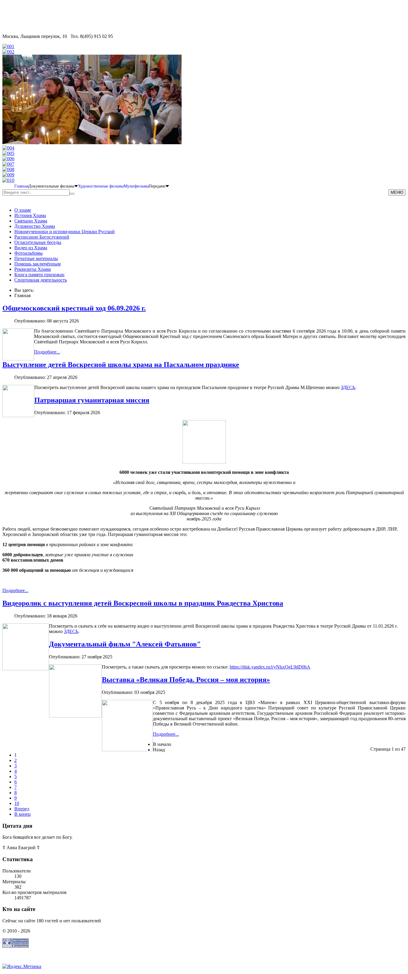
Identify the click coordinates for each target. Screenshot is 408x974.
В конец (22, 814)
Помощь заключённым (37, 263)
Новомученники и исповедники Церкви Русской (64, 231)
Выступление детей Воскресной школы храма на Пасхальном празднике (120, 364)
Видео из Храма (30, 247)
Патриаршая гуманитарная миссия (91, 400)
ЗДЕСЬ (348, 387)
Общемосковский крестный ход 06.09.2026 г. (74, 308)
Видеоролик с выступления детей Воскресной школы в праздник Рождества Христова (142, 603)
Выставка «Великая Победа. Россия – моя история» (186, 679)
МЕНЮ (397, 192)
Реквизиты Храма (32, 269)
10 (16, 803)
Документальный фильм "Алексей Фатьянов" (125, 644)
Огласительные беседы (37, 242)
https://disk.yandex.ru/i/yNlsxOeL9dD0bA (270, 666)
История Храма (30, 215)
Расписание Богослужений (41, 236)
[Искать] (72, 194)
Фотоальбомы (28, 253)
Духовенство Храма (34, 226)
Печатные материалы (36, 258)
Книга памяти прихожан (39, 274)
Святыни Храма (30, 220)
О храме (22, 210)
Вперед (21, 808)
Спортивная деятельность (40, 279)
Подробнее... (47, 351)
